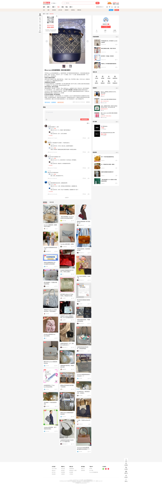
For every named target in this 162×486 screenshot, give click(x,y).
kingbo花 (49, 125)
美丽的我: (52, 128)
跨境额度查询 (115, 83)
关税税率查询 (115, 78)
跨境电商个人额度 (73, 470)
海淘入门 (83, 468)
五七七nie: (52, 144)
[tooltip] (50, 24)
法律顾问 (63, 474)
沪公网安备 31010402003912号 (81, 483)
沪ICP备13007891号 (63, 481)
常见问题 (63, 468)
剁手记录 (60, 9)
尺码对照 (96, 78)
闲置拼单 (66, 9)
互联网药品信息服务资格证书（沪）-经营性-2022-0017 (92, 481)
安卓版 (90, 468)
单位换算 (102, 78)
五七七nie (49, 141)
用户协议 (53, 472)
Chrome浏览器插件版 (93, 472)
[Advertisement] (106, 196)
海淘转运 (73, 9)
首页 (44, 13)
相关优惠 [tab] (52, 202)
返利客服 (63, 472)
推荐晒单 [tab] (45, 202)
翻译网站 (96, 83)
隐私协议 (53, 470)
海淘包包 (54, 102)
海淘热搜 (83, 470)
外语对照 (108, 83)
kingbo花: (52, 132)
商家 (53, 7)
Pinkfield (49, 181)
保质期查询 (103, 83)
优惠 (48, 7)
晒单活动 (79, 9)
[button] (54, 3)
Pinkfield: (52, 188)
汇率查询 (108, 78)
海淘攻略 (54, 9)
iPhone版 (91, 470)
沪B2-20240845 (80, 481)
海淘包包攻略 (61, 102)
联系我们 (63, 470)
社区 (44, 9)
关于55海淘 (54, 468)
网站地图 (53, 474)
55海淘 (46, 3)
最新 (48, 9)
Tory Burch (48, 102)
